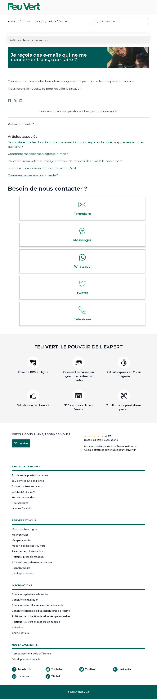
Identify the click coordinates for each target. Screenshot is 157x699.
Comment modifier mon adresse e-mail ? (38, 154)
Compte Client (31, 21)
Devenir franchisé (22, 508)
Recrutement (20, 503)
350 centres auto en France (28, 480)
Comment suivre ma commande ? (33, 175)
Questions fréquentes (57, 21)
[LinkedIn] (20, 100)
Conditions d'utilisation (25, 599)
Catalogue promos (23, 573)
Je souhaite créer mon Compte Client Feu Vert (42, 168)
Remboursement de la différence (31, 653)
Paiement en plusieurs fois (27, 551)
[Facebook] (9, 100)
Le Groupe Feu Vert (23, 491)
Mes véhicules (20, 534)
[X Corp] (15, 100)
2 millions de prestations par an (30, 475)
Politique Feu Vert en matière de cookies (36, 621)
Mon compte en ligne (24, 529)
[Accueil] (24, 6)
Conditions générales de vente (30, 594)
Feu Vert (13, 21)
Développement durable (26, 659)
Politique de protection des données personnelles (41, 616)
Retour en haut (19, 124)
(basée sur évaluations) (101, 439)
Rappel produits (21, 568)
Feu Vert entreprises (24, 497)
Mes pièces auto (21, 540)
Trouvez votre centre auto (27, 486)
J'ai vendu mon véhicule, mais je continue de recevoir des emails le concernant (65, 161)
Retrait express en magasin (28, 556)
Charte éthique (21, 633)
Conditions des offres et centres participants (37, 605)
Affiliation (17, 627)
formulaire (126, 81)
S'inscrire (21, 443)
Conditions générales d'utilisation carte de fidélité (41, 610)
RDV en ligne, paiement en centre (32, 562)
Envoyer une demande (101, 111)
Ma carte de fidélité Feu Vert (28, 545)
